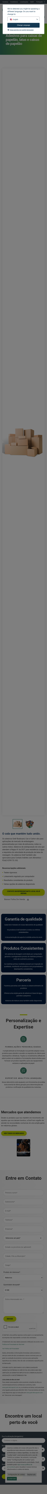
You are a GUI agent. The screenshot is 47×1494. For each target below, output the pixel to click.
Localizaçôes (24, 2)
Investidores (14, 2)
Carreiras (5, 2)
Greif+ (32, 2)
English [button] (15, 19)
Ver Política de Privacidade (10, 1348)
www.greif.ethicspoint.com (10, 1387)
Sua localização (12, 1436)
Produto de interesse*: (11, 1272)
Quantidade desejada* (11, 1285)
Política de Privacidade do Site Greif (13, 1344)
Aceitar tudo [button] (12, 1479)
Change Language (23, 25)
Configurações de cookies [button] (16, 1474)
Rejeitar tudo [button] (31, 1474)
